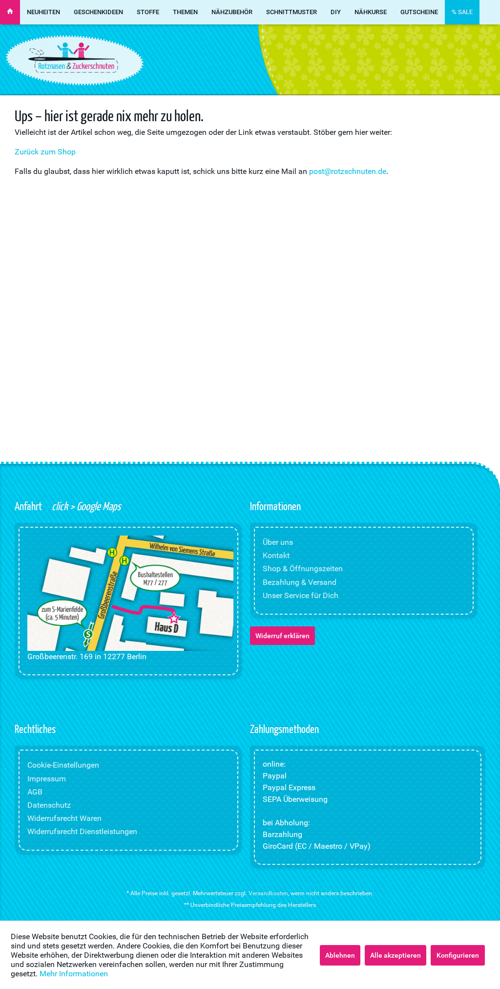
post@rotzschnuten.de (347, 171)
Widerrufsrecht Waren (64, 818)
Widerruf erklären (282, 636)
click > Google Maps (85, 506)
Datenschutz (49, 805)
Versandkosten (268, 893)
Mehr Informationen (74, 973)
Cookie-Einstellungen (63, 765)
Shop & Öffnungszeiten (303, 568)
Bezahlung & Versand (299, 582)
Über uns (278, 542)
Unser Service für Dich (300, 595)
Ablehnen (340, 955)
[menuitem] (10, 12)
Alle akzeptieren (395, 955)
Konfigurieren (458, 955)
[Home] (10, 12)
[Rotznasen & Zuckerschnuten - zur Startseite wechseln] (73, 58)
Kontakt (276, 555)
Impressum (46, 778)
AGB (34, 791)
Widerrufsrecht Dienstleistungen (82, 831)
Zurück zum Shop (45, 151)
